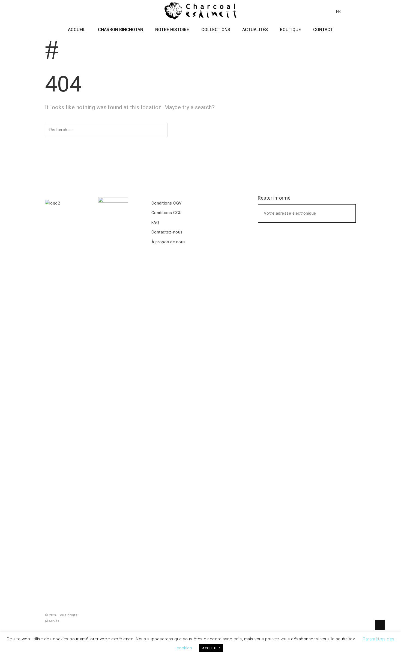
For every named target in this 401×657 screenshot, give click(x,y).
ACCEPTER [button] (211, 648)
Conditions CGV (166, 203)
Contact (323, 29)
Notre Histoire (172, 29)
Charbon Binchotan (120, 29)
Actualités (255, 29)
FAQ (155, 222)
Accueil (77, 29)
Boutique (290, 29)
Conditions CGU (166, 212)
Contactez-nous (167, 232)
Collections (215, 29)
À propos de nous (168, 241)
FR (338, 11)
